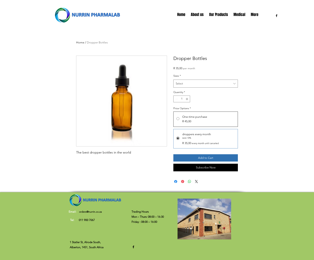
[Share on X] (196, 181)
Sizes (177, 75)
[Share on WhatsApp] (189, 181)
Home (80, 42)
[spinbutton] (181, 99)
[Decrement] (176, 99)
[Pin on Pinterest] (182, 181)
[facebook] (276, 15)
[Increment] (187, 99)
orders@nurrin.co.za (90, 211)
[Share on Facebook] (176, 181)
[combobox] (205, 84)
